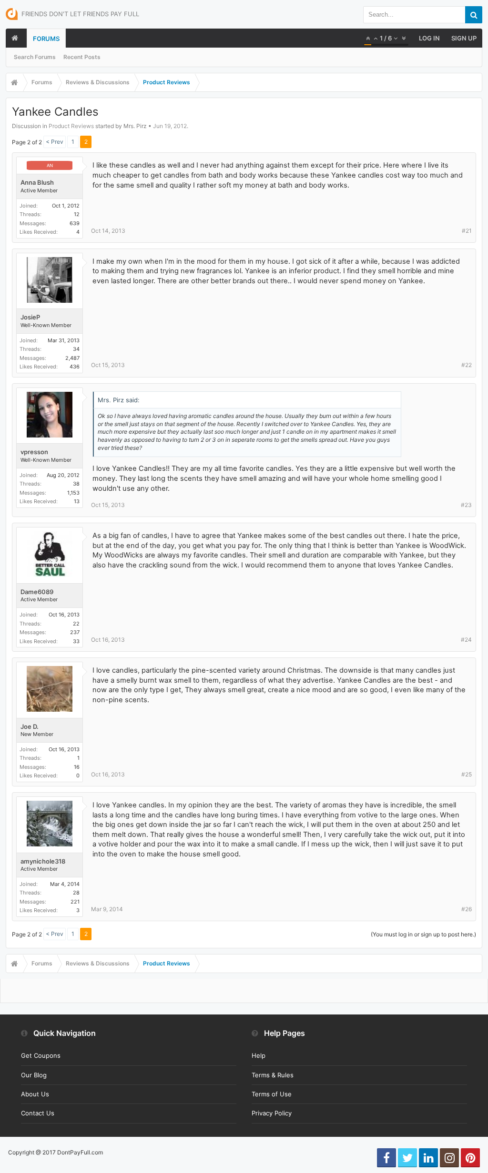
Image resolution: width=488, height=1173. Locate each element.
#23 (466, 504)
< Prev (54, 141)
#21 (467, 230)
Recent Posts (82, 56)
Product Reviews (71, 125)
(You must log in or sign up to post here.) (423, 934)
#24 (466, 639)
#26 (466, 909)
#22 (466, 364)
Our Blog (34, 1075)
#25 (466, 774)
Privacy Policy (272, 1113)
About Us (35, 1094)
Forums (46, 38)
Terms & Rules (273, 1075)
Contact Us (37, 1113)
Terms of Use (272, 1094)
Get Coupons (41, 1055)
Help (258, 1055)
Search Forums (35, 56)
